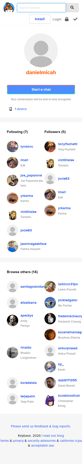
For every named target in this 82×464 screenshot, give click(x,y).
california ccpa (71, 440)
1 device (21, 108)
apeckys (26, 315)
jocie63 (26, 230)
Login (57, 19)
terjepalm (27, 396)
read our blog (53, 435)
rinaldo (25, 347)
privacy (18, 440)
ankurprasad (67, 348)
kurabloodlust (69, 395)
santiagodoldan (32, 286)
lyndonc (26, 146)
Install (40, 19)
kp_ (61, 364)
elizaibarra (28, 302)
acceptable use (42, 445)
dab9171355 (67, 380)
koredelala (28, 382)
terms (4, 440)
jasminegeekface (33, 243)
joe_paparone (31, 175)
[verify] (75, 19)
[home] (8, 6)
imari (24, 160)
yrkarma (26, 195)
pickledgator (67, 300)
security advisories (42, 440)
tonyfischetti (67, 144)
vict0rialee (28, 211)
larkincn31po (68, 284)
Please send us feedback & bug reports (40, 426)
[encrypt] (67, 19)
